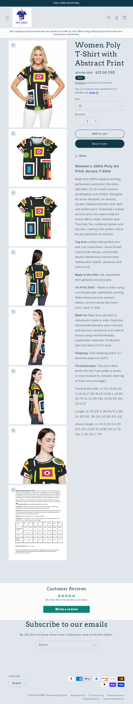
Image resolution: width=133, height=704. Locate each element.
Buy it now (99, 143)
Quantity (80, 114)
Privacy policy (96, 695)
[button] (7, 17)
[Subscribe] (93, 645)
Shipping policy (91, 699)
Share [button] (83, 155)
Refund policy (78, 695)
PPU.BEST (41, 695)
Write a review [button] (66, 609)
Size (77, 99)
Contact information (113, 699)
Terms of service (116, 695)
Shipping (80, 82)
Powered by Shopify (57, 695)
